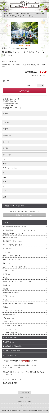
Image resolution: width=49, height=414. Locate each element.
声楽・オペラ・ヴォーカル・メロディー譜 (18, 303)
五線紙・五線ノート (10, 322)
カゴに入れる (24, 91)
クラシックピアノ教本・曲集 (13, 245)
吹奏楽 (6, 285)
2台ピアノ (7, 252)
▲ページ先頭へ (24, 392)
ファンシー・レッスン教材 (12, 325)
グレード (6, 263)
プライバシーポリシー (12, 351)
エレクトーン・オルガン (12, 259)
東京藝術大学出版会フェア (12, 241)
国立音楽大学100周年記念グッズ (14, 226)
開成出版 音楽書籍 (10, 237)
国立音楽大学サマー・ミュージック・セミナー (19, 230)
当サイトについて (11, 337)
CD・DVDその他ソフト (12, 333)
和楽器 (6, 300)
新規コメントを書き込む (24, 215)
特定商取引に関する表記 (13, 346)
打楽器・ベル (8, 296)
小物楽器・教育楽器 (11, 292)
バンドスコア (8, 270)
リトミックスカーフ (10, 329)
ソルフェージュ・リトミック (13, 311)
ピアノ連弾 (7, 248)
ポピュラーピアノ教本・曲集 (13, 256)
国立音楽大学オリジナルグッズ (14, 234)
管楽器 (6, 278)
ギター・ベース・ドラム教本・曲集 (16, 267)
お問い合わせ (9, 342)
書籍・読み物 (9, 314)
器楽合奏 (7, 289)
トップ (6, 13)
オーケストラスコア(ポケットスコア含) (17, 281)
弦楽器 (6, 274)
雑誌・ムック (8, 318)
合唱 (5, 307)
